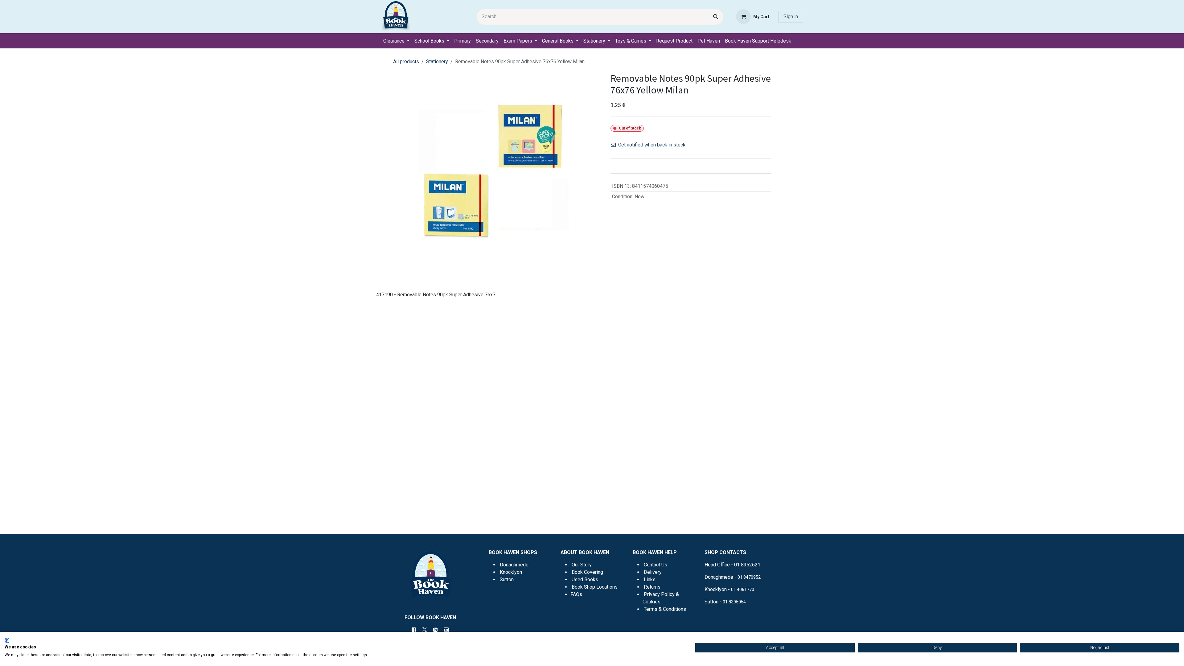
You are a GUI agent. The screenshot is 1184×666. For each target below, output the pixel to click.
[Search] (715, 17)
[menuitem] (396, 41)
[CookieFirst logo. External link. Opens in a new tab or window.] (7, 640)
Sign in (790, 16)
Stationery (437, 61)
